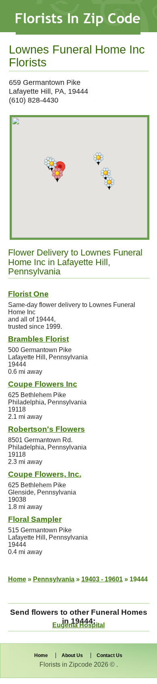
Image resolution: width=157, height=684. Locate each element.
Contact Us (109, 655)
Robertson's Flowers (46, 429)
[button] (57, 175)
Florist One (28, 294)
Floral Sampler (35, 519)
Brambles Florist (38, 339)
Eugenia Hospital (78, 625)
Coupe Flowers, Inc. (44, 474)
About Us (72, 655)
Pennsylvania (53, 579)
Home (17, 579)
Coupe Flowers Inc (42, 384)
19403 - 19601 (102, 579)
